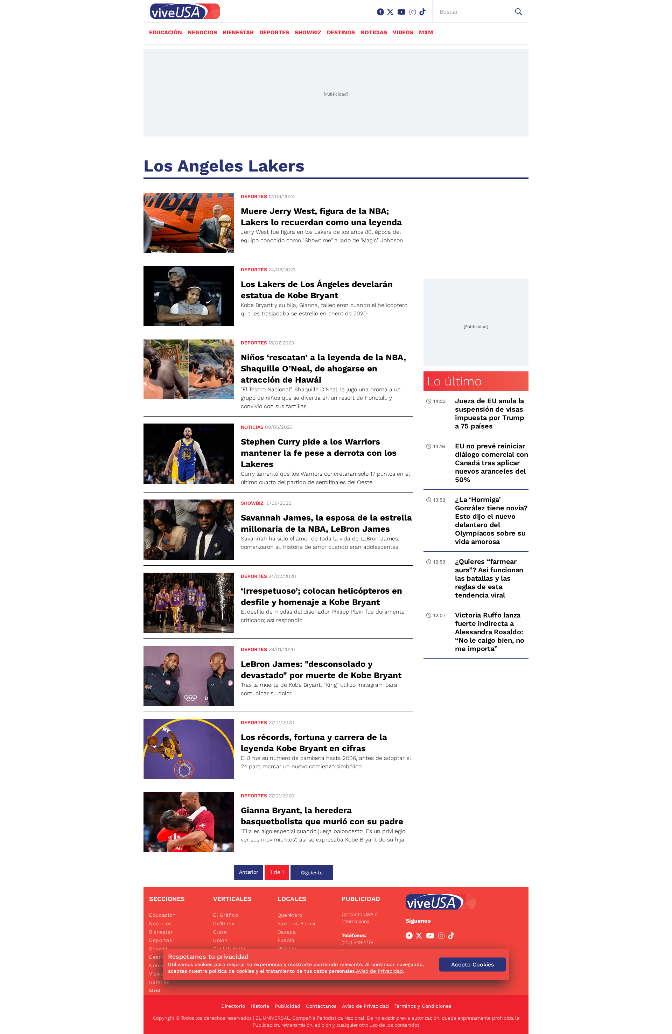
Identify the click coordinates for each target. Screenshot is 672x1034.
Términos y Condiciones (422, 1006)
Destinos (341, 32)
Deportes (274, 32)
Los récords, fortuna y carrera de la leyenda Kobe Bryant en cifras (314, 742)
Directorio (233, 1006)
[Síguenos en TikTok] (424, 15)
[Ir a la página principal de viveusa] (182, 11)
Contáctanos (321, 1006)
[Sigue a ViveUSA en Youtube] (431, 937)
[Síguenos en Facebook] (382, 15)
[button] (518, 12)
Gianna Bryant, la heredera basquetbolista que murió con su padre (322, 815)
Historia (260, 1006)
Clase (220, 932)
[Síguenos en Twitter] (392, 15)
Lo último (454, 381)
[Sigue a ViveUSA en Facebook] (410, 937)
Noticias (373, 32)
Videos (403, 32)
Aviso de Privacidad (365, 1006)
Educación (165, 32)
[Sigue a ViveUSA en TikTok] (452, 937)
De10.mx (223, 923)
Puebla (286, 940)
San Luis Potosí (297, 923)
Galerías (159, 982)
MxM (426, 32)
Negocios (202, 32)
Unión (220, 940)
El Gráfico (225, 915)
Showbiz (308, 32)
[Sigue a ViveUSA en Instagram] (443, 937)
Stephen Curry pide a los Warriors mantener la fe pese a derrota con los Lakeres (319, 453)
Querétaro (290, 915)
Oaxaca (287, 932)
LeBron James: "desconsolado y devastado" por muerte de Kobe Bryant (321, 669)
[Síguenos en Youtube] (403, 15)
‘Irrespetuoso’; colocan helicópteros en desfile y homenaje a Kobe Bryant (321, 596)
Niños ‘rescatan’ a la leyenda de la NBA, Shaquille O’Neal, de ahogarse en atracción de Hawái (323, 368)
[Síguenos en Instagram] (414, 15)
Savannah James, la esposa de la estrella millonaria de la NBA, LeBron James (326, 523)
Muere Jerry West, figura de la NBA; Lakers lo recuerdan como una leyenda (321, 216)
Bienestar (238, 32)
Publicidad (287, 1006)
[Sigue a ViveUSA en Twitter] (420, 937)
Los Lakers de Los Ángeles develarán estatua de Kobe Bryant (317, 289)
